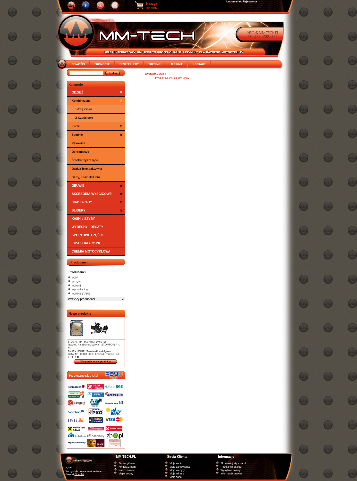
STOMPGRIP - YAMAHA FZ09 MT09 (87, 342)
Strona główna (127, 463)
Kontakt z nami (127, 466)
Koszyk (151, 4)
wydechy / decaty (87, 227)
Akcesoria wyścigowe (92, 194)
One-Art (79, 474)
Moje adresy (177, 473)
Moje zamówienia (180, 466)
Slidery (78, 210)
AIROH (76, 281)
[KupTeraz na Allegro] (115, 5)
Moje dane (176, 476)
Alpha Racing (80, 289)
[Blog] (71, 5)
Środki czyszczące (85, 160)
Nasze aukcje (127, 470)
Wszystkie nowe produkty (95, 361)
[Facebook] (85, 5)
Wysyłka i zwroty (231, 470)
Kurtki (76, 126)
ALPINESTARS (81, 293)
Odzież (77, 92)
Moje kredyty (177, 470)
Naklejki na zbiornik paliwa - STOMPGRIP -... (94, 344)
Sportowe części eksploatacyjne (87, 239)
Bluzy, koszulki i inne (86, 177)
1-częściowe (84, 109)
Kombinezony (81, 100)
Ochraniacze (80, 151)
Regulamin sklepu (231, 466)
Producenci (79, 262)
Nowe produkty (79, 313)
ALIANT (76, 285)
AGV (75, 277)
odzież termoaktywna (87, 168)
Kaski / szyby (83, 218)
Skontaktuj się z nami (233, 463)
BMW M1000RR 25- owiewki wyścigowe (89, 351)
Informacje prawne (231, 473)
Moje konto (176, 463)
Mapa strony (126, 473)
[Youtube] (100, 5)
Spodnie (77, 134)
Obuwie (78, 185)
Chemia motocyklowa (91, 251)
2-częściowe (84, 117)
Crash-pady (82, 202)
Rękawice (78, 143)
